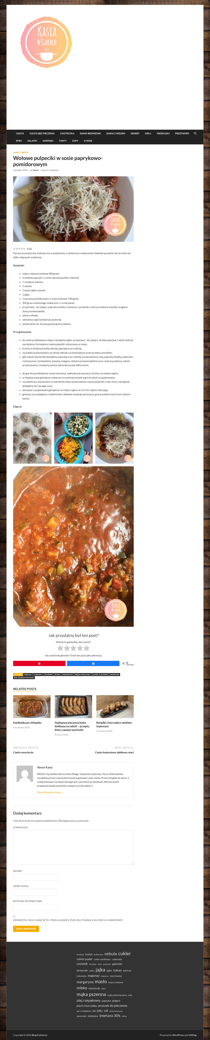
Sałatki (32, 140)
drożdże (92, 964)
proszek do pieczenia (112, 1005)
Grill (148, 133)
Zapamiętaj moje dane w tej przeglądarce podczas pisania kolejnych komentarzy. (68, 920)
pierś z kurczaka (87, 1005)
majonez (94, 975)
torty (63, 140)
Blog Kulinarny (39, 1035)
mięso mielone (82, 674)
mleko (82, 987)
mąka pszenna (91, 994)
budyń (89, 954)
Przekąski (163, 133)
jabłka (91, 970)
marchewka (116, 976)
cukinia (37, 674)
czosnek (47, 674)
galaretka (107, 964)
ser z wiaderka (84, 1011)
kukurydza (81, 976)
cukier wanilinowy (102, 959)
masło (101, 981)
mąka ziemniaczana (117, 995)
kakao (117, 970)
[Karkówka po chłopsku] (32, 707)
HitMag (192, 1035)
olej (130, 995)
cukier (124, 953)
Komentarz (21, 827)
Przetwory (182, 133)
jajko (57, 674)
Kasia (36, 170)
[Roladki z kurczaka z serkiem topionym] (115, 707)
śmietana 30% (109, 1015)
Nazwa (18, 871)
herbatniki (82, 970)
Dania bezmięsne (90, 133)
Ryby (19, 140)
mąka (103, 988)
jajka (100, 969)
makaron (67, 674)
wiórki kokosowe (116, 1011)
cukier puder (85, 959)
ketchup (127, 970)
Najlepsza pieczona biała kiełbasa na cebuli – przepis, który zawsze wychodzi (72, 726)
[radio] (60, 648)
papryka (114, 674)
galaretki (117, 963)
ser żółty (97, 1010)
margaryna (85, 982)
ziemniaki (81, 1016)
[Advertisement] (105, 105)
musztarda (94, 988)
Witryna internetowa (27, 901)
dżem (100, 964)
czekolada (117, 959)
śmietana (93, 1015)
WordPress (178, 1035)
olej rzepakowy (88, 1000)
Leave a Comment (49, 170)
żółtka (124, 1016)
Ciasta (20, 133)
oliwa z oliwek (100, 674)
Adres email (22, 886)
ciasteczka (67, 133)
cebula (28, 674)
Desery (135, 133)
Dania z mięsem (115, 133)
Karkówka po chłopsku (27, 722)
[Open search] (195, 133)
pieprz (116, 1000)
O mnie (88, 140)
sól (106, 1010)
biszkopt (80, 954)
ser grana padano (24, 677)
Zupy (75, 140)
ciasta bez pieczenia (42, 133)
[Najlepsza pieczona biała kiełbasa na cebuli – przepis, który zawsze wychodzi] (73, 707)
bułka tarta (98, 954)
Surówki (48, 140)
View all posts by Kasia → (50, 792)
